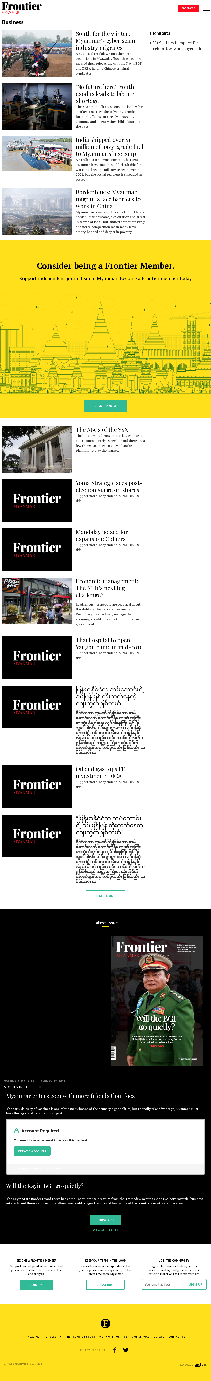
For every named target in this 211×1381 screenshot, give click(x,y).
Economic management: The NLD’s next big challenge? (107, 588)
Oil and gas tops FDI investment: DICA (102, 772)
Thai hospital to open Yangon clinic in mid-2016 (109, 643)
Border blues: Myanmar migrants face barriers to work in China (108, 199)
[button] (197, 1364)
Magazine (32, 1336)
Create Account (32, 1151)
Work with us (109, 1336)
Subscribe (105, 1285)
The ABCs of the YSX (102, 429)
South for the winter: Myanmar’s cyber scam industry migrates (105, 40)
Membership (52, 1336)
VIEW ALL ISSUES (105, 1230)
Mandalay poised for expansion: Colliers (102, 535)
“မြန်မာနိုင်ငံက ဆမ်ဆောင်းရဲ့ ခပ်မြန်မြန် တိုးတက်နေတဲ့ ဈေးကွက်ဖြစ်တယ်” (109, 825)
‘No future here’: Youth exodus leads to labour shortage (105, 93)
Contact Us (177, 1336)
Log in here (51, 1169)
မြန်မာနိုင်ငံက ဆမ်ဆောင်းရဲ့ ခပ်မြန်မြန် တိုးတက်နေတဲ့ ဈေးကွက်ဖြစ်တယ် (110, 696)
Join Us (36, 1285)
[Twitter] (126, 1350)
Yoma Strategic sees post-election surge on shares (109, 486)
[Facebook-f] (114, 1350)
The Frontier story (80, 1336)
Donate (189, 8)
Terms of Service (136, 1336)
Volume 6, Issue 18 (19, 1081)
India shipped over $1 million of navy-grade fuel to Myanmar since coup (109, 146)
